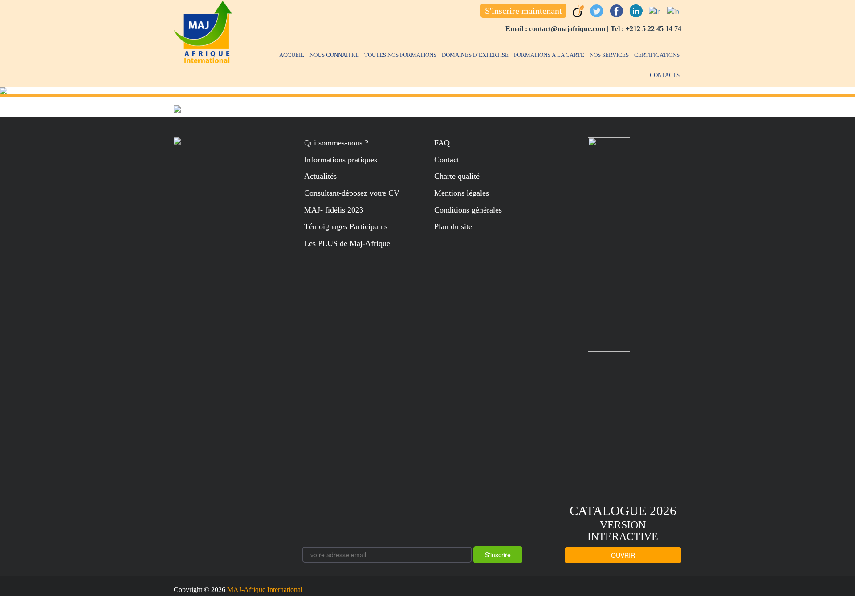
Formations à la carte (549, 55)
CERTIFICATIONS (657, 55)
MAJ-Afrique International (264, 589)
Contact (446, 159)
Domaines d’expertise (475, 55)
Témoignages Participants (345, 226)
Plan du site (453, 226)
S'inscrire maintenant (523, 11)
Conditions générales (468, 209)
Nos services (609, 55)
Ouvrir (623, 555)
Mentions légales (461, 193)
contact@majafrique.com (567, 28)
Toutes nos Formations (400, 55)
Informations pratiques (340, 159)
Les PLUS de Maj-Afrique (347, 243)
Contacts (665, 75)
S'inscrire (498, 554)
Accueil (291, 55)
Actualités (320, 176)
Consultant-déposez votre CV (351, 193)
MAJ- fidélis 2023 (333, 209)
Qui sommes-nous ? (336, 142)
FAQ (442, 142)
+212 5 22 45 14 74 (653, 28)
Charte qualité (457, 176)
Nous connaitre (334, 55)
